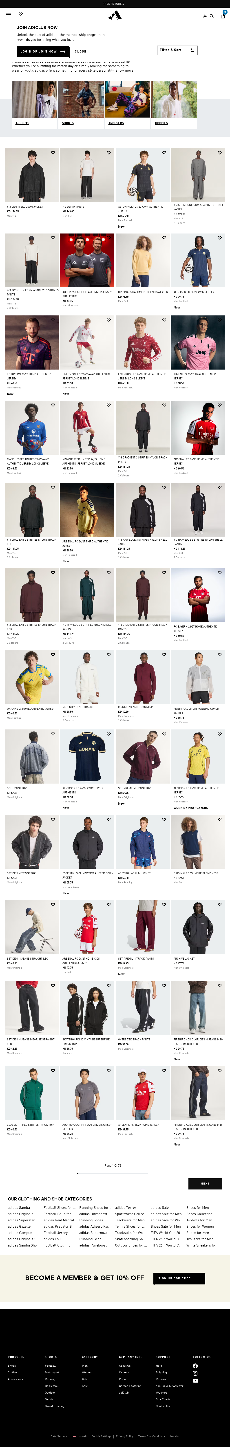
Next (205, 1183)
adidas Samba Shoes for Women (24, 1245)
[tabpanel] (115, 672)
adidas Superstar (21, 1220)
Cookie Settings (101, 1436)
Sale (85, 1386)
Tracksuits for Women (131, 1233)
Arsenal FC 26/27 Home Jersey (138, 1125)
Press (122, 1379)
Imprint (174, 1436)
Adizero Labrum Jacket (134, 873)
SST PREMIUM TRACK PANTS (136, 959)
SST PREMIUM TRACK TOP (134, 788)
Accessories (15, 1379)
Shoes (12, 1365)
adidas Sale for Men (166, 1214)
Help (159, 1365)
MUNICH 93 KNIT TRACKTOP (79, 707)
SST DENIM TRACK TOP (21, 873)
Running (50, 1379)
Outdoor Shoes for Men (131, 1245)
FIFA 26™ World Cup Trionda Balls (167, 1239)
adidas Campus (20, 1233)
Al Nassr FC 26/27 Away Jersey (194, 292)
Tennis (49, 1399)
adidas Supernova (93, 1233)
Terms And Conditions (152, 1436)
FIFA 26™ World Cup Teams (167, 1245)
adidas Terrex (126, 1208)
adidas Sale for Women (167, 1220)
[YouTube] (195, 1380)
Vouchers (161, 1392)
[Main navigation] (8, 14)
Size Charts (163, 1399)
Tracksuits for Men (130, 1220)
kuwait (82, 1436)
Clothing (13, 1372)
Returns (161, 1379)
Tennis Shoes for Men (131, 1227)
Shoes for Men (197, 1208)
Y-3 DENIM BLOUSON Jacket (25, 207)
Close (80, 51)
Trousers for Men (200, 1239)
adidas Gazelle (19, 1227)
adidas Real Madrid (59, 1220)
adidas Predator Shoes (60, 1227)
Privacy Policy (124, 1436)
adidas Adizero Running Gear (95, 1227)
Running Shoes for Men (95, 1208)
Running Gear (90, 1239)
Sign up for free (174, 1278)
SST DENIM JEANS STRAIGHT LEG (27, 959)
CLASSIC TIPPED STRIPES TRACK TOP (30, 1125)
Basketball (52, 1386)
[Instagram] (195, 1373)
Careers (124, 1372)
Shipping (161, 1372)
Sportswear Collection (131, 1214)
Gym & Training (54, 1406)
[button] (53, 152)
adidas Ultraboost (93, 1214)
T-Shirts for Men (199, 1220)
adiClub (124, 1392)
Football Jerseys (56, 1233)
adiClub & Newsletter (169, 1386)
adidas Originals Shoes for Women (24, 1239)
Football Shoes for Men (60, 1208)
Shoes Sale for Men (166, 1227)
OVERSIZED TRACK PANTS (134, 1039)
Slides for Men (197, 1233)
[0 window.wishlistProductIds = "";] (20, 14)
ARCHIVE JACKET (184, 959)
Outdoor (50, 1392)
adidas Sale (160, 1208)
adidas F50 (52, 1239)
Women (86, 1372)
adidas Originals (20, 1214)
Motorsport (52, 1372)
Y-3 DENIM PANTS (73, 207)
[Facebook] (195, 1365)
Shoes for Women (200, 1227)
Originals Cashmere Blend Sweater (143, 292)
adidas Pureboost (93, 1245)
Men (85, 1365)
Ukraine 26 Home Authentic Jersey (31, 709)
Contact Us (163, 1406)
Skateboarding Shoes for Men (131, 1239)
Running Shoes (91, 1220)
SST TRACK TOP (17, 788)
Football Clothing (57, 1245)
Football (50, 1365)
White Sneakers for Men (202, 1245)
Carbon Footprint (130, 1386)
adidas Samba (19, 1208)
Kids (84, 1379)
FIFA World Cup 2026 (167, 1233)
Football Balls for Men (60, 1214)
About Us (124, 1365)
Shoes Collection (199, 1214)
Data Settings (59, 1436)
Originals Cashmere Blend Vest (196, 873)
